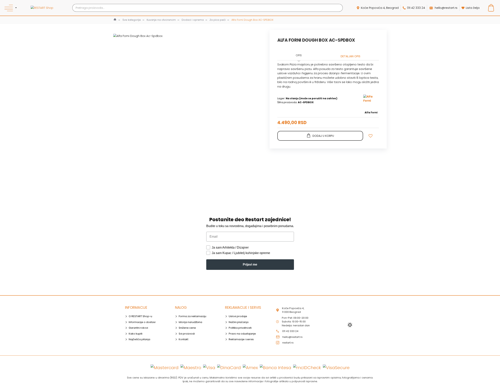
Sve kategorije (131, 20)
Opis (299, 55)
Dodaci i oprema (193, 20)
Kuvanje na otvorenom (161, 20)
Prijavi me (250, 264)
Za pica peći (218, 20)
